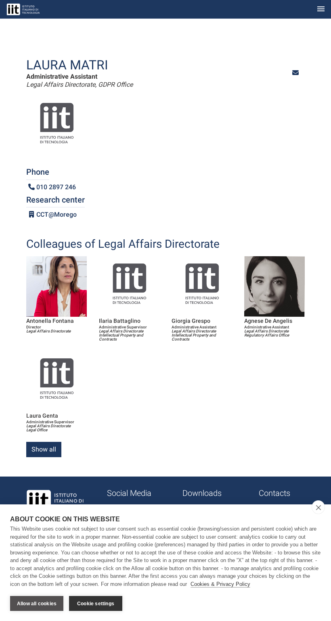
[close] (318, 507)
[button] (295, 73)
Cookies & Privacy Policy (220, 584)
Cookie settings (95, 603)
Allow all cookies (37, 603)
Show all (43, 449)
